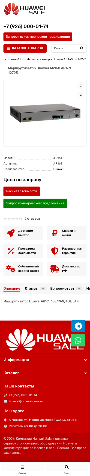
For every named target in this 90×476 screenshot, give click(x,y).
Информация (16, 359)
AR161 (82, 59)
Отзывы (34, 288)
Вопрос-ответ (65, 288)
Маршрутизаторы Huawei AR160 (50, 59)
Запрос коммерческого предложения (35, 203)
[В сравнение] (81, 95)
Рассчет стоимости (21, 191)
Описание (11, 288)
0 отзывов (32, 219)
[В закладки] (81, 85)
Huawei (58, 169)
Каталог (11, 373)
